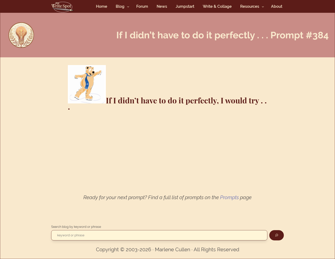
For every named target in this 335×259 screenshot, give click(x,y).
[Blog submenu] (128, 6)
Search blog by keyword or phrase (76, 227)
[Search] (276, 235)
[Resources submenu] (263, 6)
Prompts (229, 197)
